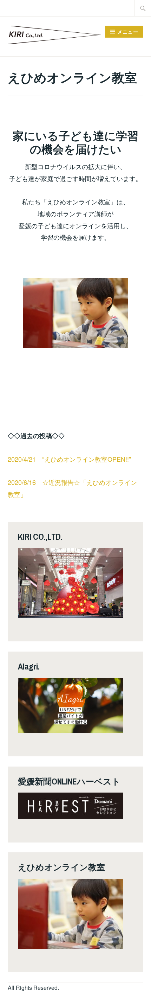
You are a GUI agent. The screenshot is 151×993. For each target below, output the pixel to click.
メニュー (127, 31)
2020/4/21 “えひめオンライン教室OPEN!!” (69, 458)
